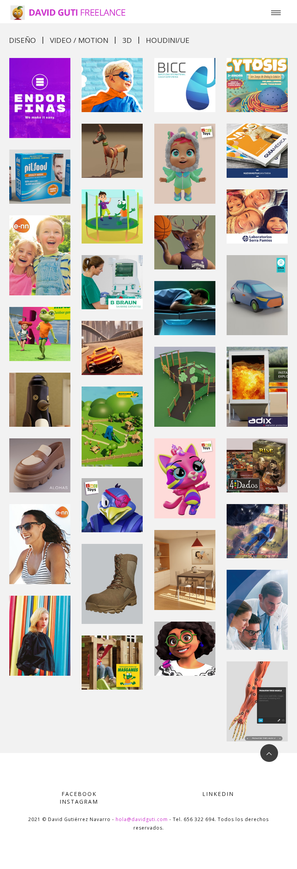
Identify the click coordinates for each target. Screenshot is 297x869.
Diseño (22, 40)
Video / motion (79, 40)
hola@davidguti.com (142, 819)
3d (127, 40)
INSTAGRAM (79, 801)
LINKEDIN (218, 793)
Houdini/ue (167, 40)
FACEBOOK (79, 793)
